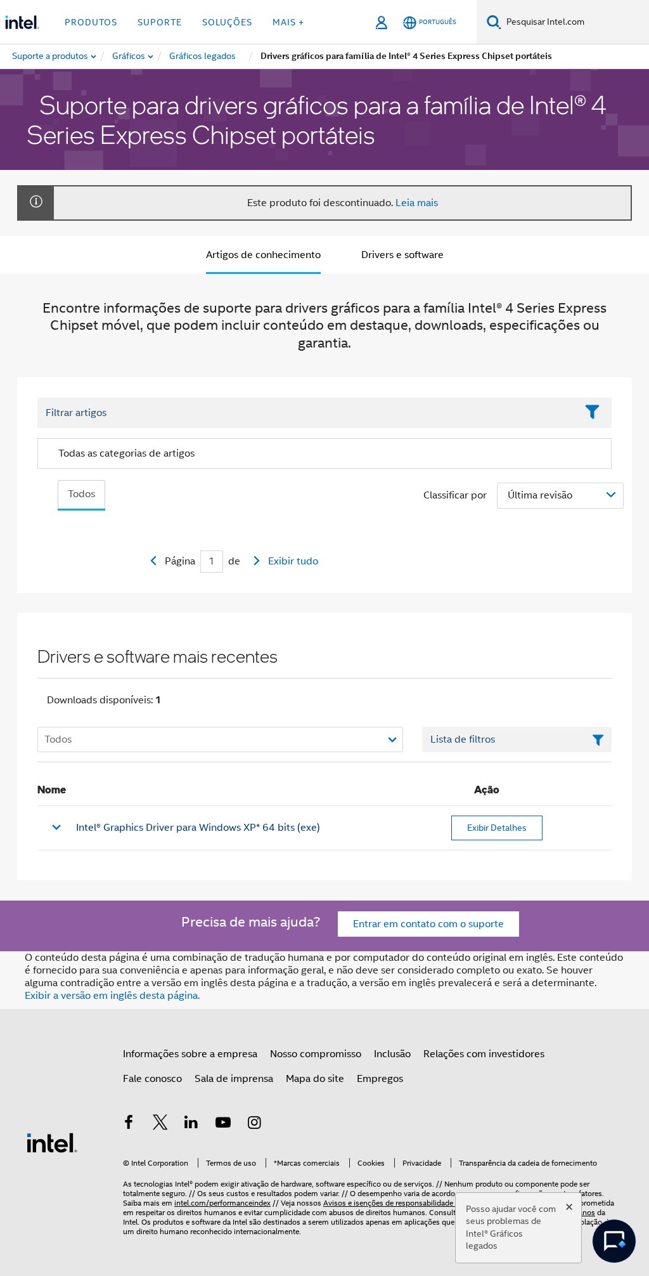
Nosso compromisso (315, 1054)
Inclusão (392, 1054)
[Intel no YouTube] (223, 1124)
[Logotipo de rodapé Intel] (52, 1142)
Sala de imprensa (234, 1078)
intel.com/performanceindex (222, 1203)
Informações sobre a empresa (190, 1054)
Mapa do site (315, 1078)
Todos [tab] (81, 494)
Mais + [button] (288, 22)
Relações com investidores (483, 1054)
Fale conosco (152, 1078)
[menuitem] (129, 56)
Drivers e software (402, 255)
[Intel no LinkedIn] (191, 1124)
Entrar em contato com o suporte (428, 924)
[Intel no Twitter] (160, 1124)
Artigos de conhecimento (263, 255)
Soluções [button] (227, 22)
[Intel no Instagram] (254, 1124)
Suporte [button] (160, 22)
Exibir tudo (293, 561)
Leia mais (416, 203)
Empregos (380, 1078)
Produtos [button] (91, 22)
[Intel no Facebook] (128, 1124)
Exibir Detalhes (497, 827)
